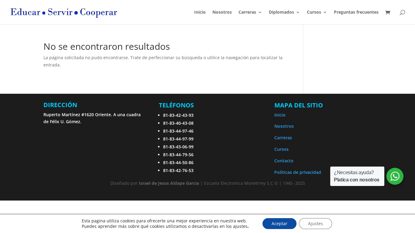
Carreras (247, 12)
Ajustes (315, 223)
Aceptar (279, 223)
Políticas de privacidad (297, 172)
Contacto (283, 161)
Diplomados (281, 12)
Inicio (200, 12)
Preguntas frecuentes (356, 12)
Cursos (281, 149)
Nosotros (222, 12)
